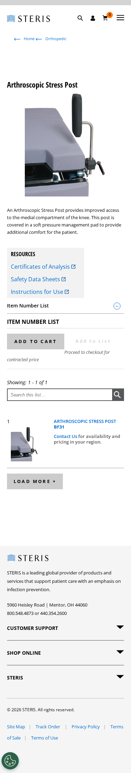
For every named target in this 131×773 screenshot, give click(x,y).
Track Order (48, 726)
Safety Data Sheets (36, 279)
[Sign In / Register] (92, 18)
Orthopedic (55, 38)
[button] (84, 26)
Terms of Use (44, 738)
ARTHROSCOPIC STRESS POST (85, 424)
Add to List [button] (93, 341)
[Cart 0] (105, 17)
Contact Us (66, 436)
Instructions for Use (38, 292)
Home (29, 38)
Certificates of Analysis (41, 266)
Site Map (16, 726)
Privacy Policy (86, 726)
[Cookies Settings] (10, 761)
